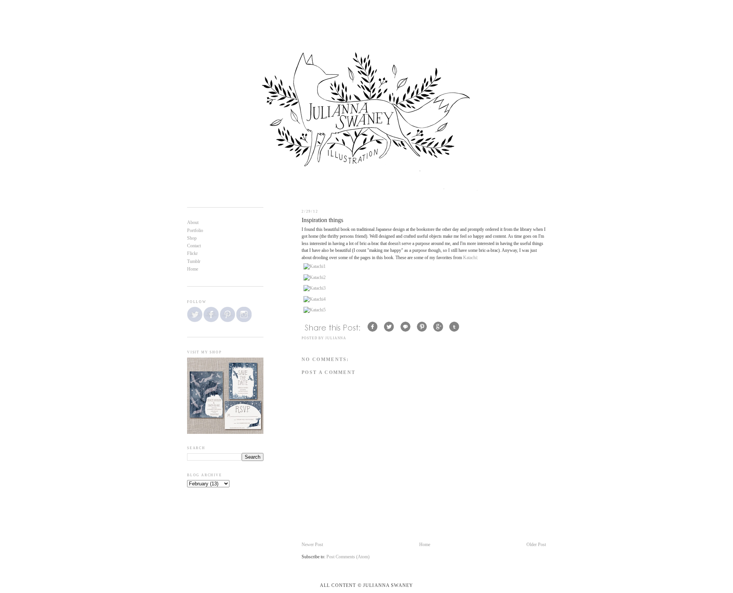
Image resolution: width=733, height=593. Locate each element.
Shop (192, 238)
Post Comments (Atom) (348, 556)
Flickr (192, 253)
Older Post (536, 544)
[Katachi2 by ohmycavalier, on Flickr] (315, 277)
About (193, 222)
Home (424, 544)
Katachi (470, 257)
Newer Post (312, 544)
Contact (194, 245)
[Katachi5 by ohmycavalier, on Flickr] (315, 310)
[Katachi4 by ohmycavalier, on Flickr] (315, 299)
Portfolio (195, 230)
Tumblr (193, 261)
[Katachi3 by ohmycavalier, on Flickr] (315, 288)
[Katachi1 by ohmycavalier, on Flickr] (315, 266)
